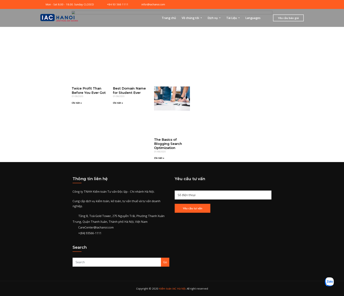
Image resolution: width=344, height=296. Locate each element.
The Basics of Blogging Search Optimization (168, 144)
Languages (253, 18)
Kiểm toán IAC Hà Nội (172, 288)
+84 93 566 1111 (117, 4)
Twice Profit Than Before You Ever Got (89, 90)
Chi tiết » (77, 102)
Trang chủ (169, 18)
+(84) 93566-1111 (89, 233)
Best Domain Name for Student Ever (129, 90)
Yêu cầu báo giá (288, 18)
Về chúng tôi (191, 18)
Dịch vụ (213, 18)
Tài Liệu (232, 18)
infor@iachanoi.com (153, 4)
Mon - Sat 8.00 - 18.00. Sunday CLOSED (70, 4)
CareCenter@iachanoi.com (96, 227)
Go (165, 262)
